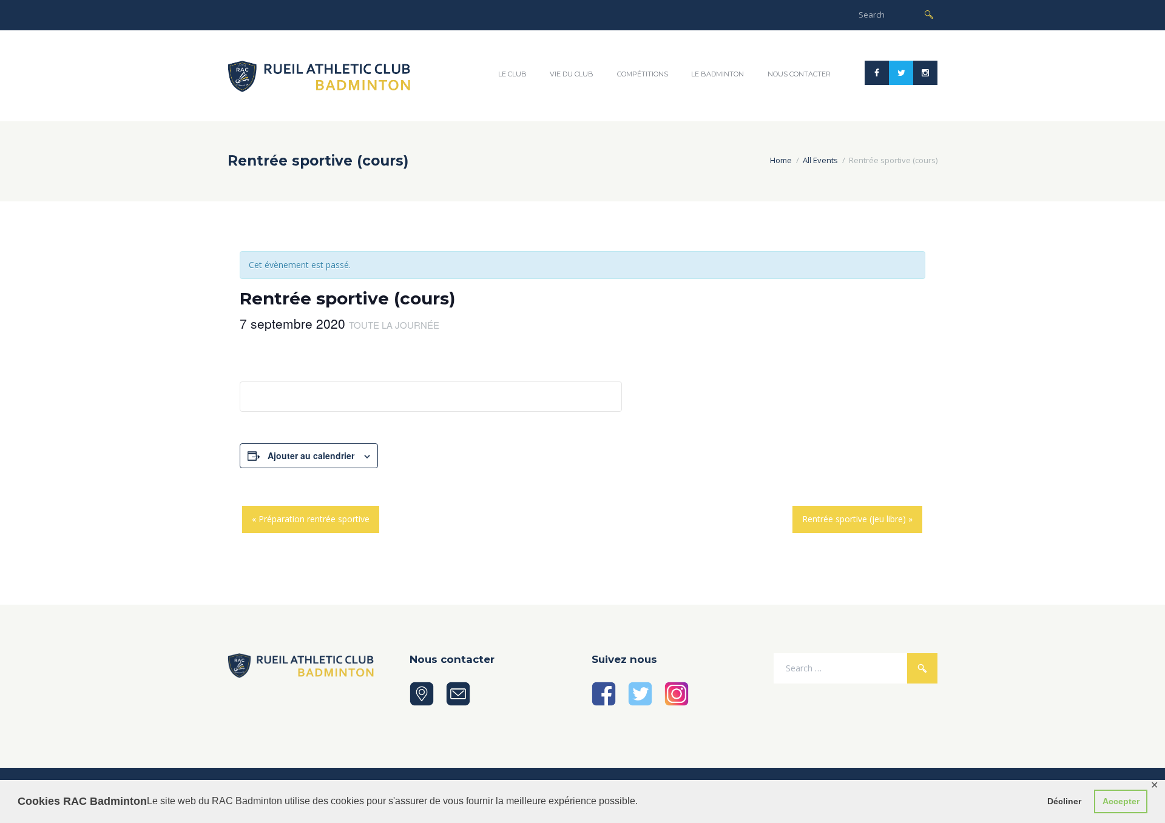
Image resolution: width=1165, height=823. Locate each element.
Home (781, 160)
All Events (820, 160)
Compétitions (642, 74)
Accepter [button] (1121, 801)
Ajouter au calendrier (311, 455)
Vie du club (571, 74)
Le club (512, 74)
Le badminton (717, 74)
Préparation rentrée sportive (311, 519)
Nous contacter (799, 74)
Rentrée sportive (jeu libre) (857, 519)
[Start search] (928, 13)
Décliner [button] (1064, 801)
